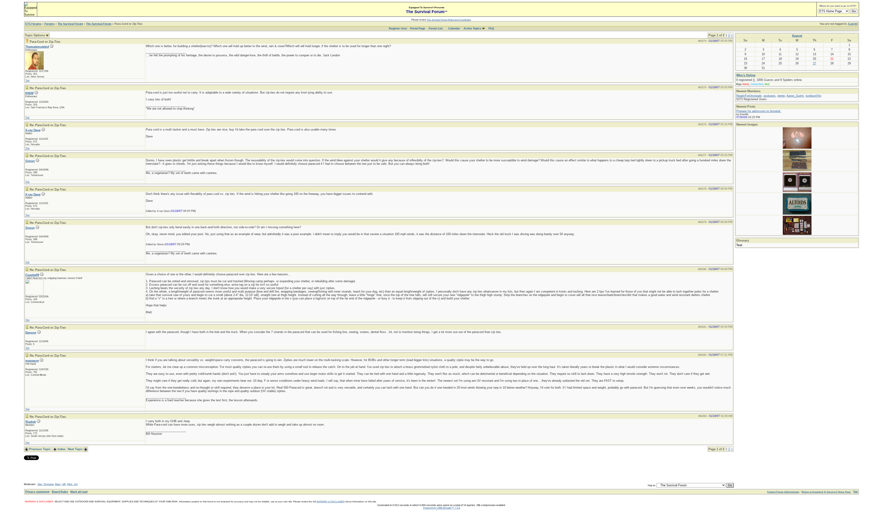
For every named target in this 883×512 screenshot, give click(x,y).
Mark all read (78, 491)
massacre (32, 360)
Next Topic (76, 449)
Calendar (454, 28)
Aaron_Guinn (795, 95)
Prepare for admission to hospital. (758, 111)
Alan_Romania (45, 484)
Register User (398, 28)
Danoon (30, 332)
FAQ (491, 28)
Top (27, 80)
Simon (30, 161)
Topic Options (35, 35)
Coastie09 (32, 275)
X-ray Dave (32, 130)
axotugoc (769, 95)
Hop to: (652, 485)
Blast (57, 484)
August (797, 35)
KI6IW (29, 93)
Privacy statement (37, 491)
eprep (781, 95)
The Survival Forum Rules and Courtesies (449, 19)
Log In (853, 24)
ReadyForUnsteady (749, 95)
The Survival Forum (70, 24)
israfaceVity (813, 95)
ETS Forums (33, 24)
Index (61, 449)
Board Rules (60, 491)
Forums (49, 24)
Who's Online (745, 75)
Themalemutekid (37, 46)
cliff (64, 484)
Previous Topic (39, 449)
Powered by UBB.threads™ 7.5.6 (441, 507)
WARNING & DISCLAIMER (330, 501)
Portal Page (417, 28)
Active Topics (472, 28)
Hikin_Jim (72, 484)
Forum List (436, 28)
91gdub (30, 422)
